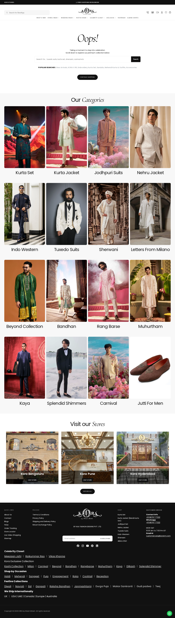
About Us (8, 514)
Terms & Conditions (41, 514)
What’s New (41, 18)
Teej (157, 586)
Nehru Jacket (123, 527)
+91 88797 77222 (153, 517)
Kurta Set (121, 514)
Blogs (6, 521)
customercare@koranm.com (158, 536)
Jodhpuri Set (123, 524)
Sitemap (7, 538)
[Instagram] (82, 545)
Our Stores (9, 2)
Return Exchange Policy (42, 525)
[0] (166, 12)
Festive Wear (81, 18)
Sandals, (101, 67)
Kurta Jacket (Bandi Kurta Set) (128, 519)
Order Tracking (10, 528)
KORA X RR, (73, 67)
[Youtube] (87, 545)
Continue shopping (87, 77)
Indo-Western (123, 534)
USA (13, 596)
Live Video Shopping (12, 535)
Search (135, 59)
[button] (27, 13)
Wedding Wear (67, 18)
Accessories (131, 67)
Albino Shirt (122, 541)
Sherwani (121, 537)
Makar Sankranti (123, 586)
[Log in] (162, 12)
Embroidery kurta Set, (87, 67)
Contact (7, 518)
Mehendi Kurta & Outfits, (115, 67)
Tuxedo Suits (123, 531)
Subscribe (105, 539)
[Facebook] (78, 545)
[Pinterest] (92, 545)
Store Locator (9, 531)
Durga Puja (102, 586)
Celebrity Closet (96, 18)
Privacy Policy (38, 518)
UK (5, 596)
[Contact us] (169, 613)
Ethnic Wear (53, 18)
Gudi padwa (144, 586)
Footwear (121, 18)
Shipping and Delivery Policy (44, 521)
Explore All (87, 491)
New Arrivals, (62, 67)
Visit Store (32, 480)
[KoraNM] (87, 514)
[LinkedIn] (97, 545)
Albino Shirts (132, 18)
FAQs (6, 525)
